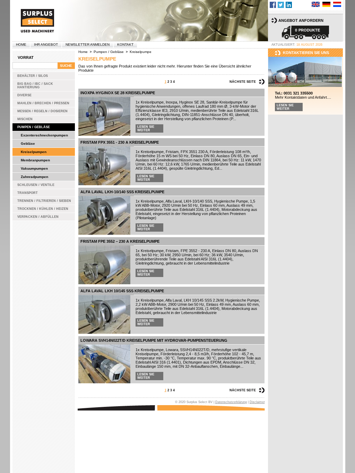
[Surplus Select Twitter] (281, 5)
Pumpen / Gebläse (33, 127)
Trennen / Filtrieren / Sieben (44, 201)
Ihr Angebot (46, 44)
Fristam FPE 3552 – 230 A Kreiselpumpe (119, 241)
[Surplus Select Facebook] (273, 5)
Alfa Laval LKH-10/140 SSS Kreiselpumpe (122, 192)
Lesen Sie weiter (145, 128)
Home (21, 44)
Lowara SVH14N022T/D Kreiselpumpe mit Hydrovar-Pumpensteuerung (153, 340)
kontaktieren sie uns (306, 53)
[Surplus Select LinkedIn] (289, 5)
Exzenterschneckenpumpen (44, 135)
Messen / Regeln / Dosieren (42, 111)
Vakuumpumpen (34, 168)
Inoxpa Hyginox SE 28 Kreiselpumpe (117, 93)
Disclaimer (257, 402)
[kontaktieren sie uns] (305, 72)
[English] (316, 4)
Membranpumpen (35, 160)
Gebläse (28, 143)
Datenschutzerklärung (231, 402)
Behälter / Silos (32, 76)
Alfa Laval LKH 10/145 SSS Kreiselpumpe (122, 291)
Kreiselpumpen (33, 152)
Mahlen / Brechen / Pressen (43, 103)
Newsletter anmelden (88, 44)
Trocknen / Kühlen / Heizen (42, 209)
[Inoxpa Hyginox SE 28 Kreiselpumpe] (104, 116)
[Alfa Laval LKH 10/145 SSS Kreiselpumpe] (104, 314)
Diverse (24, 95)
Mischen (25, 119)
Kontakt (125, 44)
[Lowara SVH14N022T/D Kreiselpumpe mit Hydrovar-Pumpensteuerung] (104, 364)
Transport (27, 193)
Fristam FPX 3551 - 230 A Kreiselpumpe (119, 142)
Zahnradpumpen (34, 177)
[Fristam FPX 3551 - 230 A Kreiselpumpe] (104, 165)
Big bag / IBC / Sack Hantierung (35, 85)
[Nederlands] (337, 4)
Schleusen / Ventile (35, 185)
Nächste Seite (243, 81)
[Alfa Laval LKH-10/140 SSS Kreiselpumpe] (104, 215)
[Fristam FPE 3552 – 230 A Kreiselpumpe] (104, 265)
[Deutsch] (326, 4)
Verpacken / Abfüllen (38, 216)
